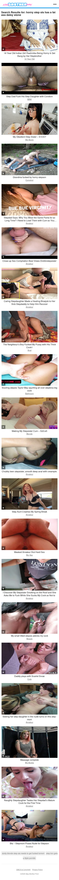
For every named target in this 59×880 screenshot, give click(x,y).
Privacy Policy (37, 869)
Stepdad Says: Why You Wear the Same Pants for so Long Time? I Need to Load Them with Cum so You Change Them (29, 220)
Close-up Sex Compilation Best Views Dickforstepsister (29, 260)
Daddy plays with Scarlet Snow (29, 676)
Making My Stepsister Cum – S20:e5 (29, 431)
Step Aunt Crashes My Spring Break (29, 511)
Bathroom (29, 393)
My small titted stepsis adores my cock (29, 635)
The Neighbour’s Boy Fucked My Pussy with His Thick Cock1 (29, 346)
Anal (29, 350)
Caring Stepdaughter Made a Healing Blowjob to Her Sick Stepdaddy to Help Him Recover (29, 303)
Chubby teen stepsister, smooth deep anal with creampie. (29, 471)
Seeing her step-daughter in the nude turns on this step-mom (29, 718)
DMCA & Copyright (23, 869)
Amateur (29, 223)
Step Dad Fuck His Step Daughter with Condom (29, 96)
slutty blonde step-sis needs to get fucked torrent (23, 853)
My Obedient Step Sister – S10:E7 (29, 136)
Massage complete (29, 759)
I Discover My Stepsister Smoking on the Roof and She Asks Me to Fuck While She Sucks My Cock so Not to (29, 594)
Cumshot (29, 180)
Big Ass (29, 555)
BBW (29, 99)
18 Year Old (29, 59)
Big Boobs (29, 762)
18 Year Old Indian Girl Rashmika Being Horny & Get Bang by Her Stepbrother (29, 54)
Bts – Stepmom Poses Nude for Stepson (29, 843)
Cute (29, 679)
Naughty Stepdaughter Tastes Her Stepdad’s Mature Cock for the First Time (29, 802)
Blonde (29, 433)
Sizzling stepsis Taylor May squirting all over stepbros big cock (29, 389)
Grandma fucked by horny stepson (29, 177)
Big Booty (29, 139)
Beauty (29, 638)
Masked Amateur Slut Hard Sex (29, 552)
